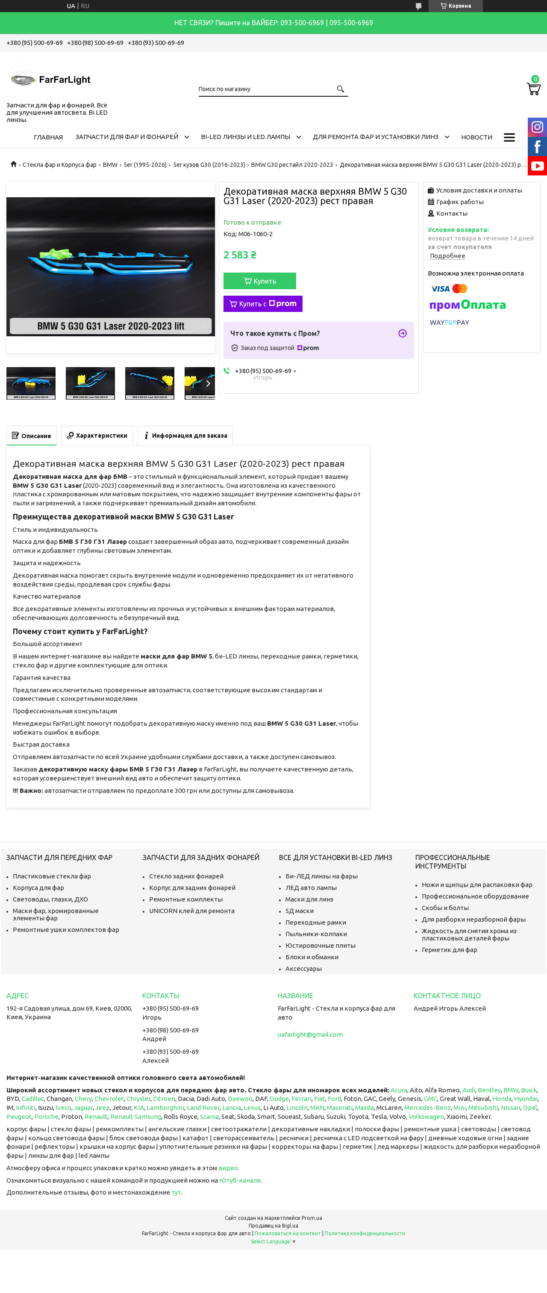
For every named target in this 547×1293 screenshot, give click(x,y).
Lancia (231, 1107)
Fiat (319, 1098)
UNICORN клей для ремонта (192, 910)
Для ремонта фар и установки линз (375, 136)
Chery (83, 1098)
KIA (139, 1107)
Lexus (252, 1107)
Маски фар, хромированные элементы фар (56, 914)
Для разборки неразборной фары (474, 919)
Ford (334, 1098)
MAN (317, 1107)
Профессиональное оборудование (475, 896)
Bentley (489, 1090)
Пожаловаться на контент (288, 1233)
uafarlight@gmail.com (310, 1034)
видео (228, 1167)
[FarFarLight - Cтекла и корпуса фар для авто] (49, 75)
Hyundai (526, 1098)
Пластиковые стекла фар (52, 876)
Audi (468, 1090)
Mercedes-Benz (427, 1107)
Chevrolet (109, 1098)
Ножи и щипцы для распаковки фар (477, 884)
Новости (476, 137)
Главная (48, 137)
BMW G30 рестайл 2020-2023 (292, 164)
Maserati (340, 1107)
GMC (430, 1098)
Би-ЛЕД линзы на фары (321, 876)
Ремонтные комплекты (186, 899)
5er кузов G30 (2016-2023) (209, 164)
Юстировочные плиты (320, 945)
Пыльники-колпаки (316, 933)
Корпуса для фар (38, 887)
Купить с (253, 304)
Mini (459, 1107)
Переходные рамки (315, 922)
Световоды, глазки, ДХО (50, 899)
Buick (529, 1090)
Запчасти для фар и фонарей (127, 136)
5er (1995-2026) (145, 164)
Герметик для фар (449, 949)
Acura (399, 1090)
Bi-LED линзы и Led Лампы (245, 136)
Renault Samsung (135, 1116)
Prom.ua (312, 1218)
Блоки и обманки (311, 957)
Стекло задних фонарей (186, 876)
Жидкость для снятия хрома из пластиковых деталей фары (469, 934)
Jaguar (83, 1107)
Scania (209, 1116)
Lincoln (297, 1107)
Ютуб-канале (240, 1180)
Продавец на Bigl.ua (273, 1225)
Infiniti (25, 1107)
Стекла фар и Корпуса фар (60, 164)
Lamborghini (165, 1107)
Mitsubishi (483, 1107)
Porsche (46, 1116)
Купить (265, 281)
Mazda (364, 1107)
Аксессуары (303, 968)
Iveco (63, 1107)
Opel (530, 1107)
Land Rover (203, 1107)
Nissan (511, 1107)
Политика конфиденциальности (365, 1233)
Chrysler (138, 1098)
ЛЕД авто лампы (311, 887)
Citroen (164, 1098)
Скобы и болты (445, 907)
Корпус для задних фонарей (192, 887)
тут (176, 1192)
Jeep (102, 1107)
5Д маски (299, 910)
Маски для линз (309, 899)
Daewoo (240, 1098)
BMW (110, 164)
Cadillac (33, 1098)
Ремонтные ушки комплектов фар (66, 929)
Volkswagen (426, 1116)
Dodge (279, 1098)
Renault (96, 1116)
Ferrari (301, 1098)
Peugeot (19, 1116)
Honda (502, 1098)
